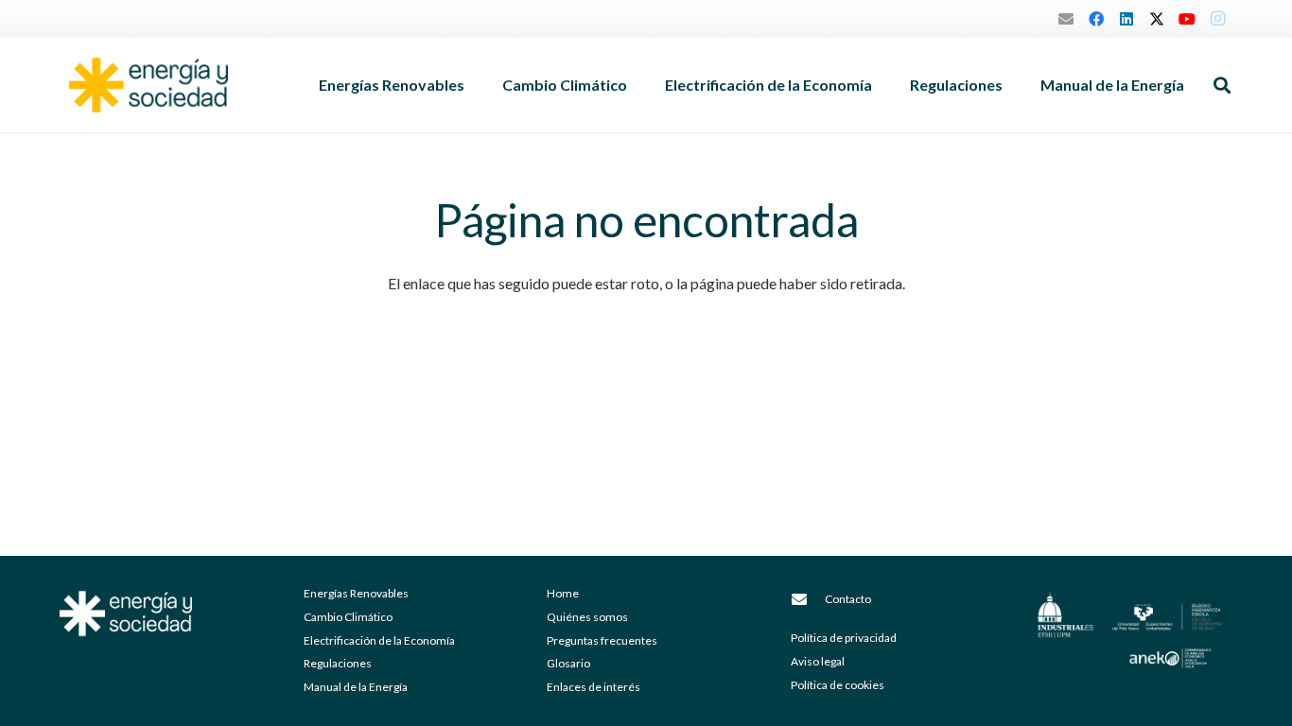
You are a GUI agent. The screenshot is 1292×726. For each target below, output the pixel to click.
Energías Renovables (356, 593)
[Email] (1066, 19)
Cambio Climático (348, 617)
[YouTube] (1187, 19)
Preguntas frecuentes (602, 640)
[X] (1157, 19)
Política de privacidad (844, 638)
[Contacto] (808, 599)
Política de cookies (837, 685)
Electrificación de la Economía (379, 640)
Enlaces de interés (593, 687)
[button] (473, 85)
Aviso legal (818, 661)
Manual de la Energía (356, 687)
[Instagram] (1217, 19)
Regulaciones (338, 663)
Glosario (568, 663)
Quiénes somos (587, 617)
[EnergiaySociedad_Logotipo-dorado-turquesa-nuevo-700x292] (148, 85)
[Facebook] (1096, 19)
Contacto (848, 599)
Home (563, 593)
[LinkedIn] (1126, 19)
